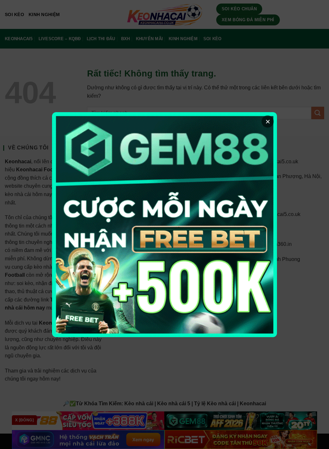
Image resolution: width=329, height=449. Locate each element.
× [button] (267, 121)
